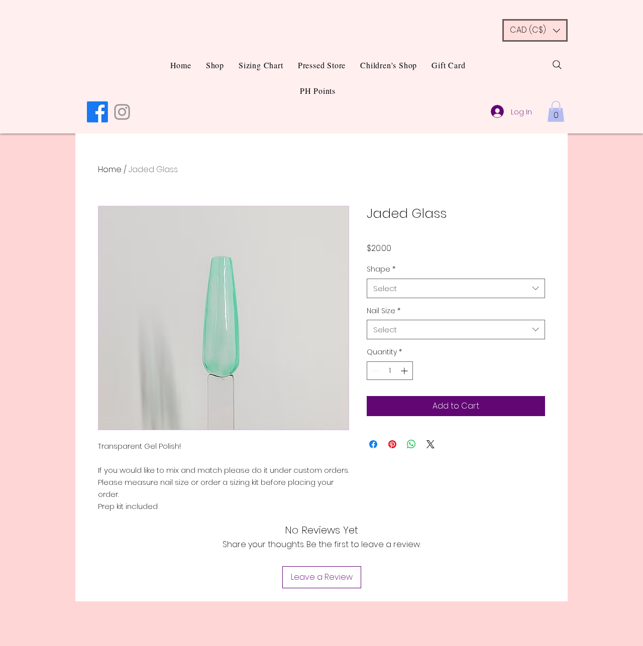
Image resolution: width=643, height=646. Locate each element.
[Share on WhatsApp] (411, 444)
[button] (535, 30)
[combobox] (456, 288)
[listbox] (535, 30)
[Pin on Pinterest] (392, 444)
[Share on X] (430, 444)
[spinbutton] (390, 370)
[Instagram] (122, 111)
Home (110, 169)
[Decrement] (374, 370)
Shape (381, 269)
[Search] (557, 64)
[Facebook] (97, 111)
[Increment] (405, 370)
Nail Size (383, 311)
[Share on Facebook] (373, 444)
